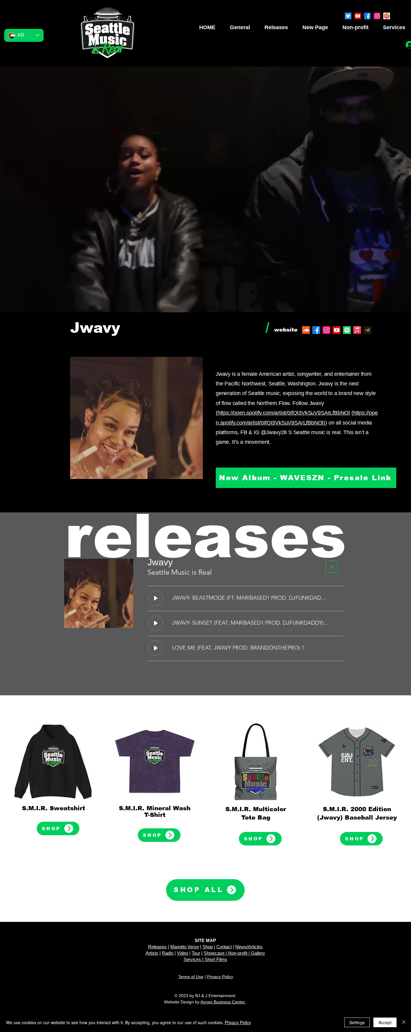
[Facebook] (367, 16)
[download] (367, 330)
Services (192, 959)
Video (182, 953)
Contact (224, 946)
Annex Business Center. (223, 1002)
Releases (157, 946)
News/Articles (249, 946)
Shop (207, 946)
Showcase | (216, 953)
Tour (196, 953)
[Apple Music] (357, 330)
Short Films (216, 959)
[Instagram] (377, 16)
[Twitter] (348, 16)
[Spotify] (347, 330)
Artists (152, 953)
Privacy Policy (220, 976)
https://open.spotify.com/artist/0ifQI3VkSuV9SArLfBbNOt (284, 413)
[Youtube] (357, 16)
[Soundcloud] (306, 330)
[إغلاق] (403, 1022)
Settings (357, 1022)
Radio (167, 953)
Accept (385, 1022)
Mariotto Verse (184, 946)
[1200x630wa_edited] (386, 16)
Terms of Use (190, 976)
